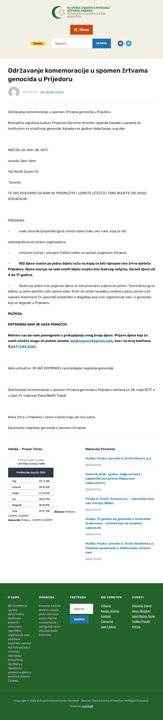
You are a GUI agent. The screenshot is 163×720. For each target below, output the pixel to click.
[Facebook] (120, 43)
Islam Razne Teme (143, 616)
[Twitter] (129, 43)
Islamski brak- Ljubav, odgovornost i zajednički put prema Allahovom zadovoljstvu (113, 478)
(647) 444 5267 (23, 347)
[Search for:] (71, 43)
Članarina (107, 621)
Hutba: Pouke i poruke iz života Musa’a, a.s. (118, 458)
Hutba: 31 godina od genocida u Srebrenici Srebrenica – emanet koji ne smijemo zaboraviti (118, 523)
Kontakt (106, 616)
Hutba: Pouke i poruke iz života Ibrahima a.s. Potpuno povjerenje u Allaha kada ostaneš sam (119, 548)
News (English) (141, 611)
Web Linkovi (108, 627)
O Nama (106, 606)
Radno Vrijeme (110, 611)
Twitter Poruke (141, 621)
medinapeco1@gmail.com (91, 341)
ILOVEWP (87, 706)
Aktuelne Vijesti (52, 91)
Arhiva (136, 627)
